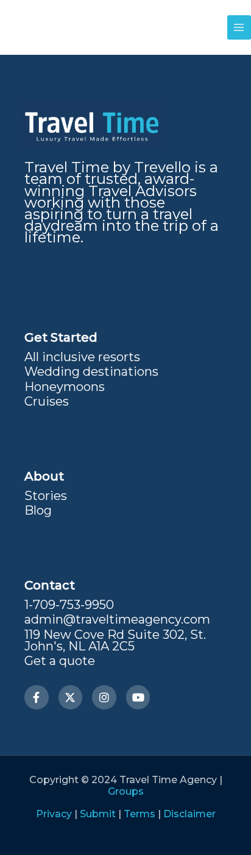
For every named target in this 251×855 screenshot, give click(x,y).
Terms (139, 814)
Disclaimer (189, 814)
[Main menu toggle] (239, 27)
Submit (98, 814)
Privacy (54, 814)
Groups (126, 791)
